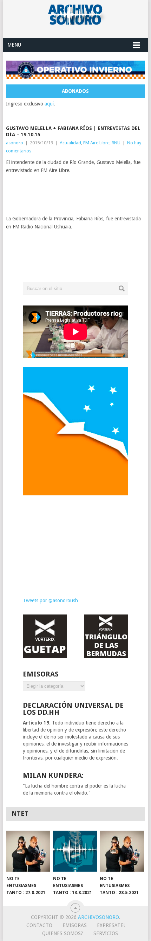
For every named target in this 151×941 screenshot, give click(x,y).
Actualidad (70, 142)
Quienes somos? (62, 933)
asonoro (14, 142)
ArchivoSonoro (98, 917)
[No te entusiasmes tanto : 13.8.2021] (75, 851)
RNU (116, 142)
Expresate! (111, 925)
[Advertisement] (75, 541)
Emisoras (75, 925)
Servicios (105, 933)
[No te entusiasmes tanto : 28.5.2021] (122, 851)
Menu (14, 45)
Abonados (75, 91)
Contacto (39, 925)
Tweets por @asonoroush (50, 600)
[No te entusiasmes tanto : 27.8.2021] (28, 851)
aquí (49, 104)
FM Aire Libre (96, 142)
